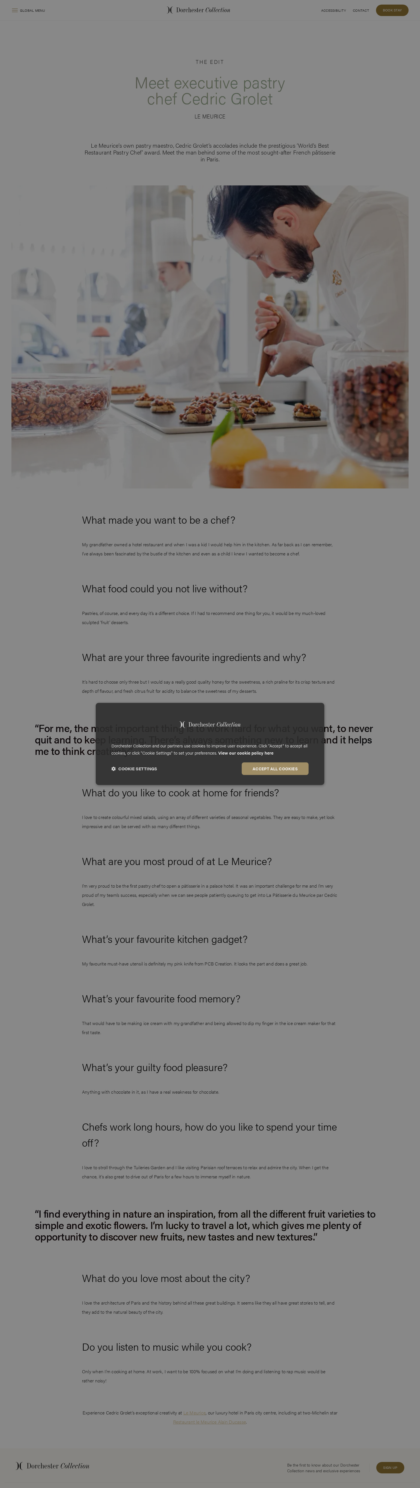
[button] (134, 768)
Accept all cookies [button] (275, 768)
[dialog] (210, 744)
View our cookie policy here (245, 753)
